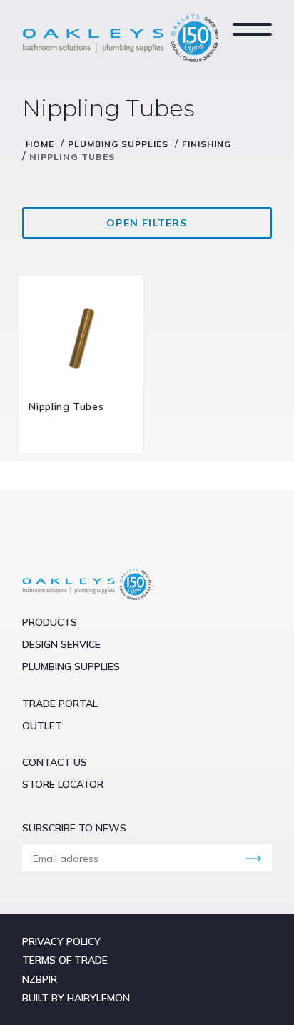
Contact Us (54, 762)
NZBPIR (39, 979)
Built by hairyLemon (76, 998)
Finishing (206, 144)
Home (40, 144)
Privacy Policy (61, 941)
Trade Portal (60, 703)
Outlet (42, 725)
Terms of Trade (65, 960)
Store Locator (62, 784)
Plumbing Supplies (118, 144)
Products (49, 622)
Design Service (61, 644)
